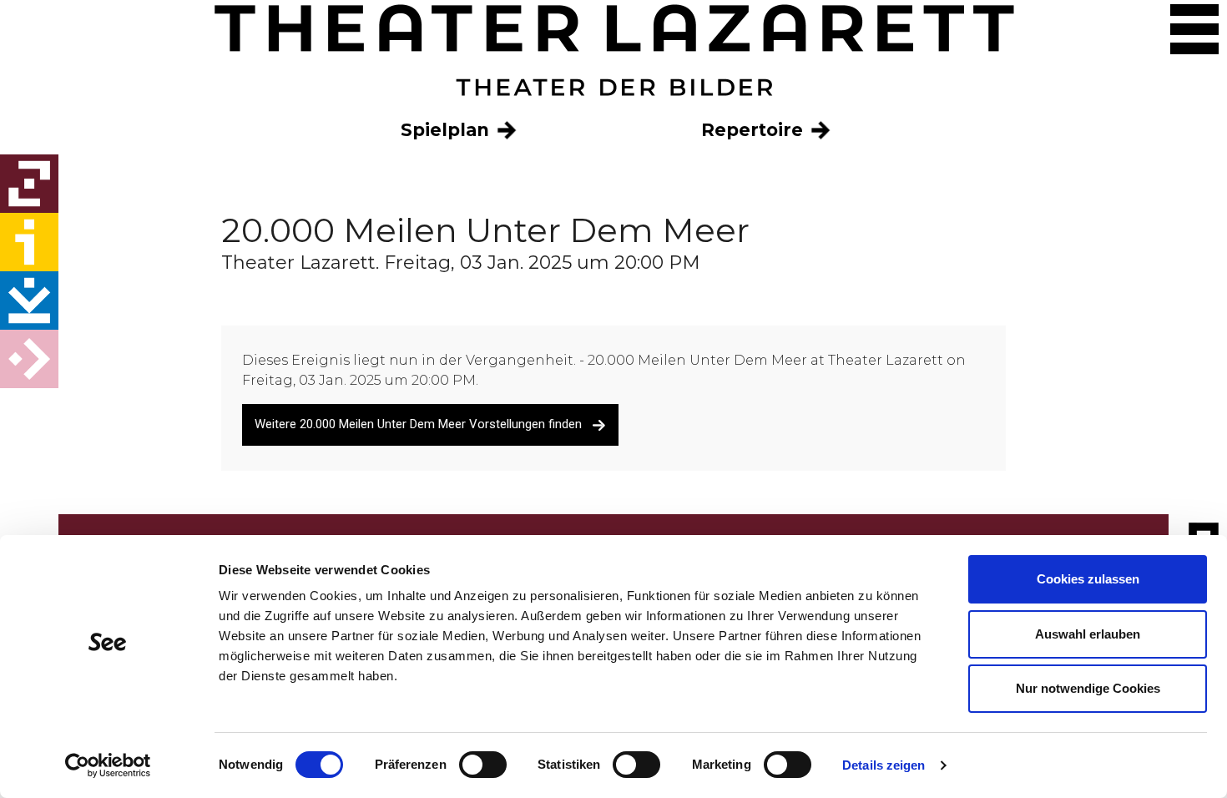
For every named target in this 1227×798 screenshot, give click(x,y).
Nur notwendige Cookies (1088, 688)
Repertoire (754, 129)
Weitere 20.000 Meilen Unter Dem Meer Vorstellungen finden (423, 424)
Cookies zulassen (1088, 579)
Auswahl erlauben (1087, 634)
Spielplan (447, 129)
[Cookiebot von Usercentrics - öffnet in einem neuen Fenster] (108, 765)
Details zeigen (883, 765)
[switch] (483, 764)
